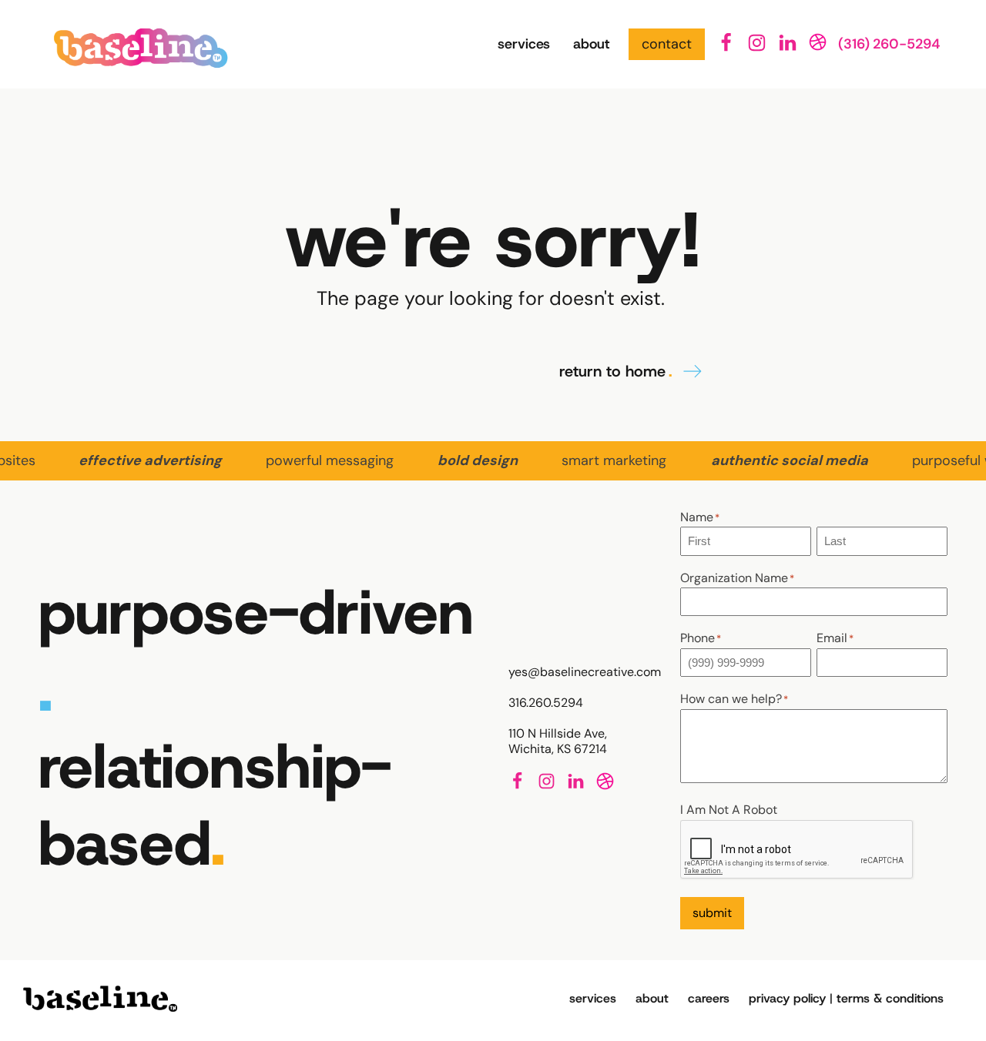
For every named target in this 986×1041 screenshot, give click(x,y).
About (591, 44)
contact (667, 44)
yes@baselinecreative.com (584, 672)
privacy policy (787, 998)
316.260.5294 (545, 703)
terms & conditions (890, 998)
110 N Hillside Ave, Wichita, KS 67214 (557, 741)
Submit (712, 913)
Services (524, 44)
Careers (708, 998)
